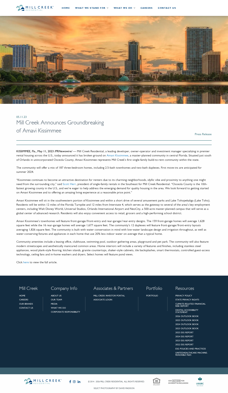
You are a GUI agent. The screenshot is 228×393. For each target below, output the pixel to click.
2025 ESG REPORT (184, 332)
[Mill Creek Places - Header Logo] (37, 8)
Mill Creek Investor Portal (109, 295)
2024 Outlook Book (187, 324)
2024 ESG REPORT (184, 336)
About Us (56, 295)
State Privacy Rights (187, 299)
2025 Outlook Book (187, 320)
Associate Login (102, 299)
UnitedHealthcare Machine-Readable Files (191, 353)
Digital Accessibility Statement (186, 311)
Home (66, 8)
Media (54, 304)
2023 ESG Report (184, 340)
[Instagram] (74, 381)
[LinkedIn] (79, 381)
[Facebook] (70, 381)
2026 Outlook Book (187, 316)
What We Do (123, 8)
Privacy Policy (183, 295)
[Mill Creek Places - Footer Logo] (43, 382)
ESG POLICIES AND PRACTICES (190, 348)
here (26, 262)
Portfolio (152, 295)
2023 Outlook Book (187, 328)
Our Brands (26, 304)
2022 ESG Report (184, 344)
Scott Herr (69, 184)
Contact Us (167, 8)
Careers (147, 8)
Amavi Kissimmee (117, 155)
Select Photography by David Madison (114, 388)
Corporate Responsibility (65, 312)
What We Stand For (90, 8)
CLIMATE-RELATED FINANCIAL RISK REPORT (190, 305)
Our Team (56, 299)
